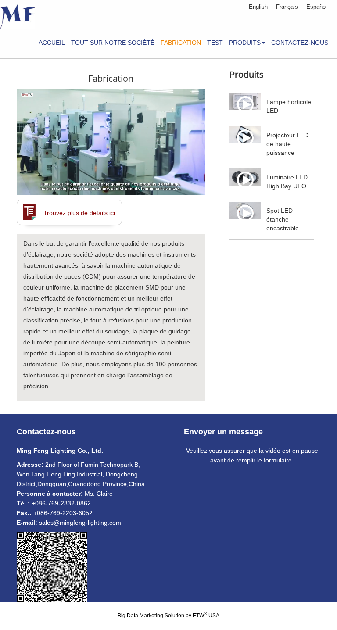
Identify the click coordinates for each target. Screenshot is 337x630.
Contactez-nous (299, 42)
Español (316, 7)
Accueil (52, 42)
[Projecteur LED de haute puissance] (245, 135)
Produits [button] (245, 42)
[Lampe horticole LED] (245, 102)
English (258, 7)
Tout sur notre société (112, 42)
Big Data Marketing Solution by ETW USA (168, 615)
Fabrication (181, 42)
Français (287, 7)
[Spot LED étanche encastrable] (245, 210)
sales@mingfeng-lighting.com (80, 522)
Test (215, 42)
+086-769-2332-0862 (61, 503)
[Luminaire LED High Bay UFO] (245, 177)
